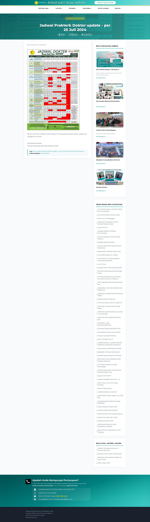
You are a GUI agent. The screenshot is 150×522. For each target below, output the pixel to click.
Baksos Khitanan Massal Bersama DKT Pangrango (109, 431)
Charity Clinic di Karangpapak (106, 218)
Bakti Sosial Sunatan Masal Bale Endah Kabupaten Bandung (109, 360)
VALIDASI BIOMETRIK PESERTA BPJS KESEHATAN (109, 247)
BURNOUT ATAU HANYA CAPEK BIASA (109, 454)
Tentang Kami (43, 8)
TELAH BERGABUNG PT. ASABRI (107, 255)
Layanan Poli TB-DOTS (104, 376)
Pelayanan (87, 8)
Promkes (72, 8)
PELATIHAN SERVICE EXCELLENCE (108, 215)
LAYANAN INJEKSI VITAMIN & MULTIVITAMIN (106, 232)
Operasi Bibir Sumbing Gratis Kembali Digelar (108, 307)
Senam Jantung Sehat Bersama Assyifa (109, 348)
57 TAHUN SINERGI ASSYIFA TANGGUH (109, 303)
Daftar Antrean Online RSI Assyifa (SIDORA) (107, 384)
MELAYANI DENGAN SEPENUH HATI (108, 328)
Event (34, 151)
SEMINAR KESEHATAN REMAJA (107, 410)
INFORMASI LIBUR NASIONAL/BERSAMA (104, 324)
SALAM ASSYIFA (102, 227)
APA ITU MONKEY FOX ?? (105, 339)
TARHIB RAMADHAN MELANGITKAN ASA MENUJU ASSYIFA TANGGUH (109, 278)
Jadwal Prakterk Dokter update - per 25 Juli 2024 (53, 151)
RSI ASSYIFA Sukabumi (76, 151)
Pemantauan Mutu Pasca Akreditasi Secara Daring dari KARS (108, 259)
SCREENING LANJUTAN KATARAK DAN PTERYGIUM (109, 289)
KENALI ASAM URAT (103, 463)
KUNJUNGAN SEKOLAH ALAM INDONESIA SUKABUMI (106, 425)
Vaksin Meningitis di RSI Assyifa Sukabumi (110, 414)
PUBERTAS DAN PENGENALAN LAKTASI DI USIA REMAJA (110, 313)
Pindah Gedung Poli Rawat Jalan (107, 407)
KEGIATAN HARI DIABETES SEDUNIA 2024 (109, 318)
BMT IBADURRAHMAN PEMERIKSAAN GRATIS (109, 272)
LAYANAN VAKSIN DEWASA (106, 242)
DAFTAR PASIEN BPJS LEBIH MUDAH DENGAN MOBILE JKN (109, 371)
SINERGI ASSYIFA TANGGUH (106, 299)
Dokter (59, 8)
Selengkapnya (100, 77)
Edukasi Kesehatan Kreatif (105, 421)
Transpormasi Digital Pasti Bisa (106, 336)
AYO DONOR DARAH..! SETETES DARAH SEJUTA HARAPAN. (109, 210)
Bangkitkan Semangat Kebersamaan (108, 352)
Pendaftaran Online (105, 2)
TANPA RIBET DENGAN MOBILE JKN (109, 251)
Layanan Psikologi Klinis (104, 388)
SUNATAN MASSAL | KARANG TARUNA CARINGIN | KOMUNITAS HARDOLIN (109, 344)
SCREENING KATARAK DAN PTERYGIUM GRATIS (110, 295)
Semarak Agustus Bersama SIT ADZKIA (109, 355)
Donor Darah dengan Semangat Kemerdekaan (107, 365)
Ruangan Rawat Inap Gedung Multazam (109, 267)
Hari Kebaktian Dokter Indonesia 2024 (108, 332)
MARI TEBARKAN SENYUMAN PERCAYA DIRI (110, 283)
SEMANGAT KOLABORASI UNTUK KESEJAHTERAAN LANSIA (107, 223)
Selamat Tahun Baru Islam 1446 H (107, 417)
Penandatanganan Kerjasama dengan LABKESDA (108, 402)
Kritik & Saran (103, 8)
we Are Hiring (101, 264)
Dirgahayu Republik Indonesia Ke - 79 (108, 379)
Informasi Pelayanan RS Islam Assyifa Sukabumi (108, 238)
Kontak (118, 8)
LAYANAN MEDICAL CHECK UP (107, 392)
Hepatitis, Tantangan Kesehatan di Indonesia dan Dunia (107, 449)
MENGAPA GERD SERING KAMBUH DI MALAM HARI (109, 458)
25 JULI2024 (45, 153)
